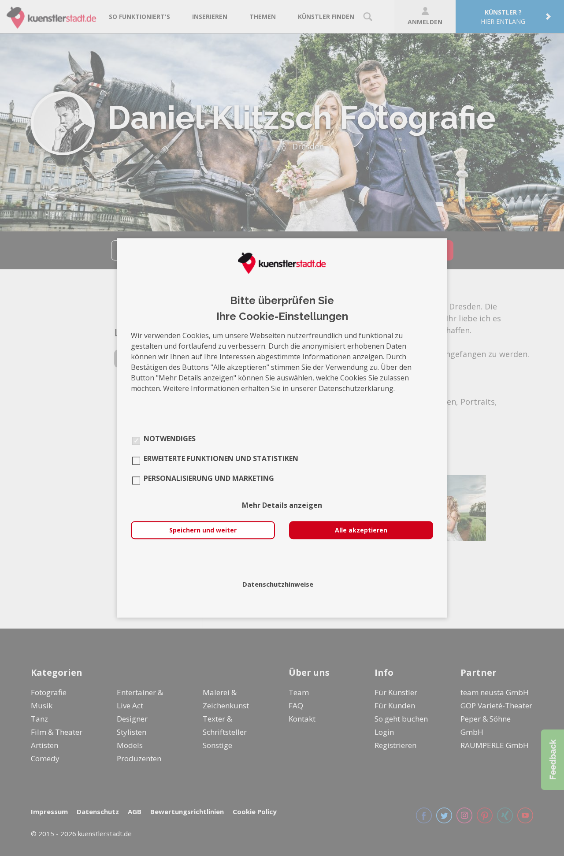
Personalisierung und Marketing (209, 479)
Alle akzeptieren (361, 530)
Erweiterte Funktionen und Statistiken (221, 459)
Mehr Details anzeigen (282, 505)
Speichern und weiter (203, 530)
